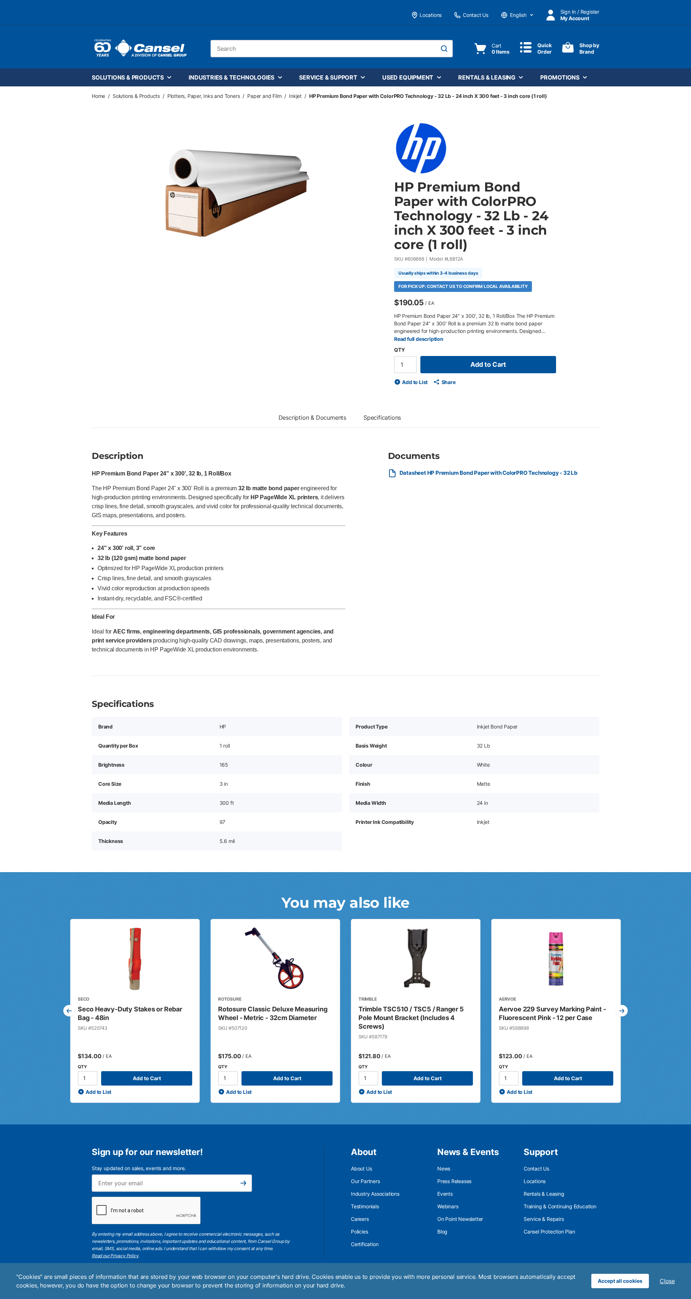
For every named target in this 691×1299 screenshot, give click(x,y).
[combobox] (332, 48)
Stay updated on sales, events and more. (139, 1168)
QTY (399, 350)
